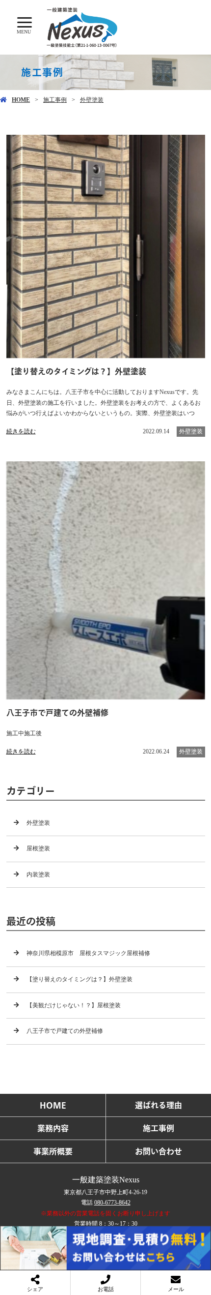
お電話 (106, 1289)
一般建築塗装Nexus (105, 1179)
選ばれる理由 (158, 1105)
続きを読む (21, 431)
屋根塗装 (38, 848)
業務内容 (53, 1128)
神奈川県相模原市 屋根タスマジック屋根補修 (88, 953)
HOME (21, 99)
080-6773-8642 (112, 1202)
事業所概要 (53, 1151)
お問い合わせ (158, 1151)
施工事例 (55, 99)
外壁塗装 (92, 99)
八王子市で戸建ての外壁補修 (64, 1030)
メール (176, 1289)
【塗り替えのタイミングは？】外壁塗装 (79, 979)
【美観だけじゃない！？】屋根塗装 (73, 1005)
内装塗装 (38, 874)
